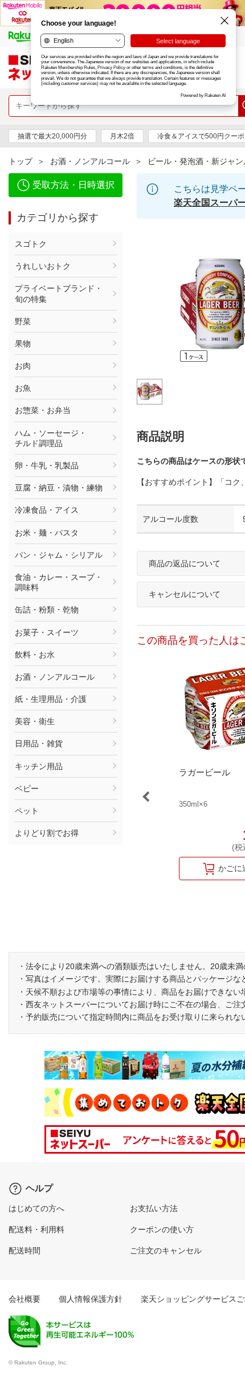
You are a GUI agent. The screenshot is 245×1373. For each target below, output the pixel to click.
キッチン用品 (39, 766)
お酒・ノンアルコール (90, 161)
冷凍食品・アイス (47, 509)
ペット (27, 810)
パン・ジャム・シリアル (59, 554)
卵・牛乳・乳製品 (47, 465)
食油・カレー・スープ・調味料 (59, 582)
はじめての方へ (36, 1208)
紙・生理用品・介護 (51, 699)
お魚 (23, 388)
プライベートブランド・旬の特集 (59, 293)
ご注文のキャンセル (166, 1250)
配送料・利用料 (36, 1229)
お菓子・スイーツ (47, 632)
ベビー (27, 788)
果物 (23, 343)
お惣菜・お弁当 (43, 410)
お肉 (23, 365)
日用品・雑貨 (39, 743)
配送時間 (24, 1250)
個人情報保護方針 (90, 1298)
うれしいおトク (43, 266)
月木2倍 (122, 136)
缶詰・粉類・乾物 (47, 609)
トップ (20, 161)
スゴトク (31, 243)
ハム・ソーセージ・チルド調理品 (51, 438)
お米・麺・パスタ (47, 532)
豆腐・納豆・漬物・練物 (59, 487)
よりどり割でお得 (47, 832)
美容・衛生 (35, 721)
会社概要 (24, 1298)
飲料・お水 (35, 654)
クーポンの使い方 (162, 1229)
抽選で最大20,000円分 (52, 136)
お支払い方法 (154, 1208)
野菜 (23, 321)
